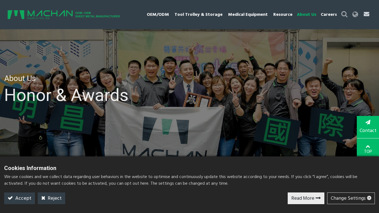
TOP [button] (368, 151)
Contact (368, 131)
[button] (344, 14)
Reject (54, 198)
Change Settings (348, 198)
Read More (302, 198)
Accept (22, 198)
